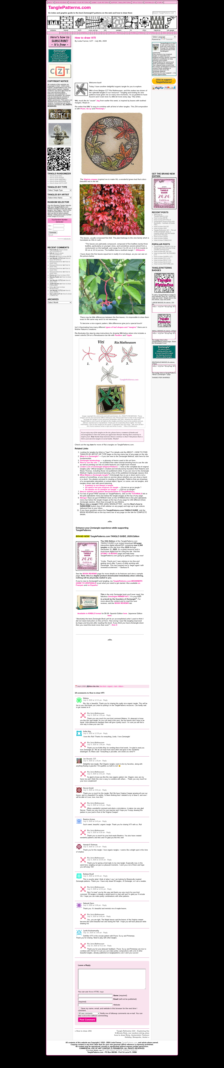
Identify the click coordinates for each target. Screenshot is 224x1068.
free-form (103, 686)
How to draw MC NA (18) (162, 251)
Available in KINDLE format (89, 613)
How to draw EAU (56, 176)
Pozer (82, 109)
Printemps (100, 109)
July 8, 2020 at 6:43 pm (92, 821)
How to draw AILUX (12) (162, 262)
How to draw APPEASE (58, 181)
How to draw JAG (84, 1031)
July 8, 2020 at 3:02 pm (92, 790)
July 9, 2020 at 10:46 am (92, 876)
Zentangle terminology (90, 460)
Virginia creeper (90, 179)
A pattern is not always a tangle (99, 485)
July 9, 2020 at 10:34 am (96, 860)
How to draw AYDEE (57, 177)
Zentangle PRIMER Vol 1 (118, 596)
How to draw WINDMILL (58, 179)
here (125, 613)
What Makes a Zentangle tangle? (94, 475)
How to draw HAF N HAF (58, 183)
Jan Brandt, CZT (89, 759)
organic (110, 686)
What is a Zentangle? (89, 456)
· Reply (105, 700)
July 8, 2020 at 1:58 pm (96, 744)
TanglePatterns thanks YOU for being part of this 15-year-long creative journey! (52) (165, 248)
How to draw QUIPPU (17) (163, 256)
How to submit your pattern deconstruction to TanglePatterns (107, 492)
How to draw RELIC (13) (162, 260)
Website (116, 1005)
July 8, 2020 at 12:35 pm (92, 733)
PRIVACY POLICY (130, 1050)
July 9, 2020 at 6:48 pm (96, 916)
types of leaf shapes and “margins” (121, 327)
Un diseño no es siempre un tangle (100, 489)
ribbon (120, 686)
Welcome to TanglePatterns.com (161, 215)
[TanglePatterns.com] (112, 23)
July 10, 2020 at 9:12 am (96, 946)
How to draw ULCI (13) (162, 258)
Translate (169, 39)
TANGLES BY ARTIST (58, 194)
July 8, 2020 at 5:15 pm (96, 805)
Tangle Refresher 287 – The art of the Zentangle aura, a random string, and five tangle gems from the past (165, 232)
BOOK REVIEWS (90, 574)
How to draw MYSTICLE (60, 259)
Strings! (83, 498)
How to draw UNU (63, 275)
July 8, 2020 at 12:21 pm (92, 700)
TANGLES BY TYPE (57, 187)
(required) (120, 995)
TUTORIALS (137, 494)
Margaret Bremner (56, 261)
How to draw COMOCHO (163, 240)
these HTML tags (96, 992)
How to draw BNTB (64, 256)
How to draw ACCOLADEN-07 (59, 250)
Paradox (118, 335)
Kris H (114, 625)
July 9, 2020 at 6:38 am (96, 832)
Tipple (129, 335)
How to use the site (88, 462)
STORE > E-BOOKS (109, 553)
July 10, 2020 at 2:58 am (92, 933)
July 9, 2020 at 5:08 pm (92, 905)
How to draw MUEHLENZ (57, 287)
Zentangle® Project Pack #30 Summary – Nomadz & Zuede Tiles (164, 223)
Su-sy (88, 109)
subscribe (86, 1016)
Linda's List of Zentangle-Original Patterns (99, 467)
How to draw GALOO (161, 226)
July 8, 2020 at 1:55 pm (96, 715)
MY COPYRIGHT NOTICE (112, 1050)
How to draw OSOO (161, 236)
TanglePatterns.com (69, 7)
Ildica (51, 287)
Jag (98, 101)
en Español (93, 585)
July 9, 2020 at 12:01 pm (96, 889)
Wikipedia (140, 250)
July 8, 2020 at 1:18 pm (92, 761)
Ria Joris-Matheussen (95, 713)
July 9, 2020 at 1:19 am (92, 847)
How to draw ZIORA (161, 238)
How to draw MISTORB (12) (163, 264)
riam (115, 686)
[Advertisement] (60, 344)
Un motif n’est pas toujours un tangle (101, 487)
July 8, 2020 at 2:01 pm (96, 774)
